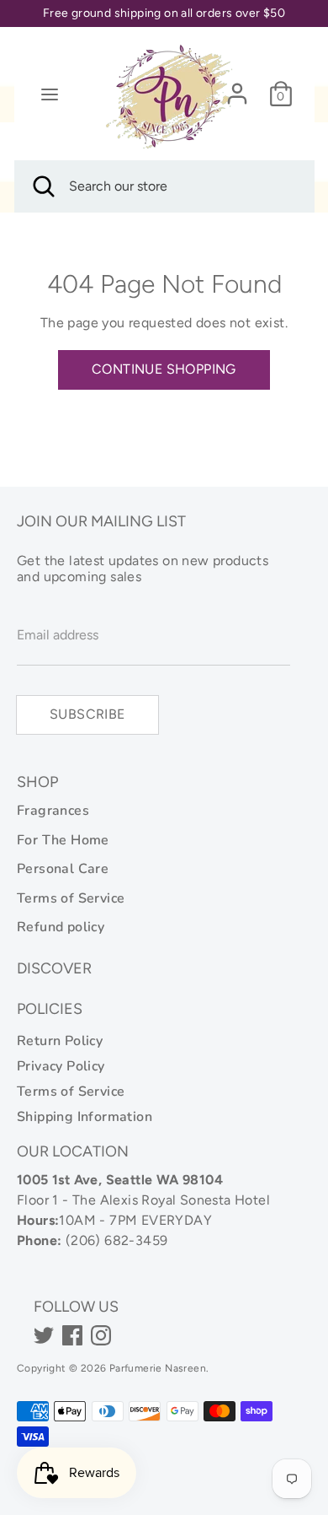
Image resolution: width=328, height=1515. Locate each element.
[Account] (237, 86)
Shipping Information (84, 1117)
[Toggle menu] (49, 94)
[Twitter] (44, 1335)
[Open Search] (42, 186)
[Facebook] (72, 1335)
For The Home (63, 840)
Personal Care (62, 869)
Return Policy (60, 1041)
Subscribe (87, 714)
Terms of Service (70, 898)
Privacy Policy (61, 1066)
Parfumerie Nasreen (157, 1368)
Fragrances (53, 810)
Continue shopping (164, 369)
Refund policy (60, 927)
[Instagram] (101, 1335)
